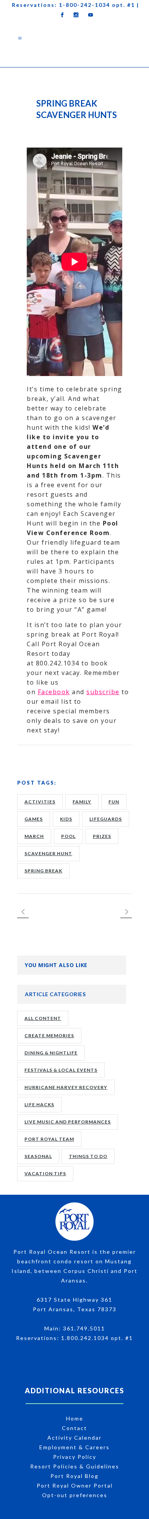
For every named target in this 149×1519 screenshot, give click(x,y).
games (33, 819)
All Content (42, 1018)
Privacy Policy (74, 1456)
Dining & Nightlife (51, 1053)
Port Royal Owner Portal (75, 1485)
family (82, 802)
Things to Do (88, 1156)
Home (74, 1418)
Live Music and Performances (67, 1122)
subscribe (103, 692)
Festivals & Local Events (60, 1070)
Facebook (54, 692)
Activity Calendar (74, 1437)
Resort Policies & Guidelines (74, 1466)
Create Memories (49, 1035)
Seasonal (38, 1156)
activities (39, 802)
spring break (43, 871)
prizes (102, 836)
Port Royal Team (49, 1139)
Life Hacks (39, 1104)
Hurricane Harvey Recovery (65, 1087)
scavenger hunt (48, 853)
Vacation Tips (45, 1173)
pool (68, 836)
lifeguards (105, 819)
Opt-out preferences (74, 1495)
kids (66, 819)
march (34, 836)
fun (114, 802)
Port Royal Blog (74, 1476)
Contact (74, 1428)
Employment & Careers (74, 1447)
